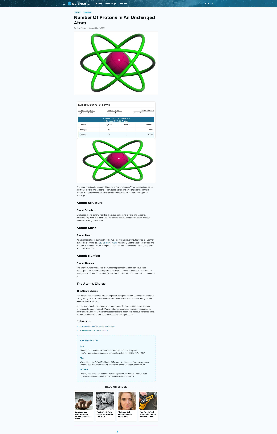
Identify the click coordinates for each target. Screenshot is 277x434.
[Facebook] (205, 3)
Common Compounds (85, 110)
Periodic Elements (114, 110)
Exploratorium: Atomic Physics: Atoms (93, 330)
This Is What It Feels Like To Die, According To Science (105, 414)
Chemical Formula (148, 110)
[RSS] (212, 3)
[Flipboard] (209, 3)
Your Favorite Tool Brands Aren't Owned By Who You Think (148, 414)
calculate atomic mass (107, 243)
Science (98, 3)
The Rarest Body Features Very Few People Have (125, 414)
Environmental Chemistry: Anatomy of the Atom (97, 326)
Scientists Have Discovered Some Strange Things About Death (83, 415)
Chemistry (87, 12)
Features (123, 3)
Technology (110, 3)
